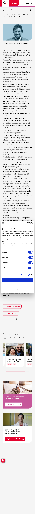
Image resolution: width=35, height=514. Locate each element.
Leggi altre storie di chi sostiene (12, 338)
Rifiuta (17, 290)
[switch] (30, 257)
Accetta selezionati (17, 285)
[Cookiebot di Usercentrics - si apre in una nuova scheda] (25, 223)
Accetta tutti (17, 280)
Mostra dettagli (25, 275)
